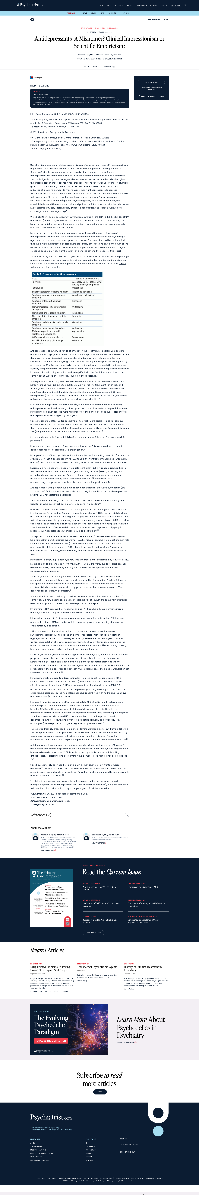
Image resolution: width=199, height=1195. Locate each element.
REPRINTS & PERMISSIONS (41, 1153)
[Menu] (12, 5)
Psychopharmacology (158, 19)
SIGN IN (123, 1139)
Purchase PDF (72, 13)
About (130, 5)
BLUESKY (89, 1160)
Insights (119, 5)
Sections (125, 13)
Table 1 (122, 263)
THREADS (90, 1157)
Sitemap (133, 1181)
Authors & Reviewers (147, 5)
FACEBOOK (90, 1146)
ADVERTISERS (36, 1146)
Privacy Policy (40, 1178)
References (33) (40, 815)
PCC (109, 5)
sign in (148, 87)
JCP (101, 5)
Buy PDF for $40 (151, 82)
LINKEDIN (89, 1153)
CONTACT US (36, 1157)
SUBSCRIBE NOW (127, 1152)
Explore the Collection (125, 1042)
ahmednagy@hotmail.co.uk (45, 148)
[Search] (185, 5)
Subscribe (176, 5)
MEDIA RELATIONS (38, 1150)
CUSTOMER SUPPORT (39, 1160)
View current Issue (93, 933)
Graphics (109, 67)
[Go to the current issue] (51, 926)
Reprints (112, 13)
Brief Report (93, 32)
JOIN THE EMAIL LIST (129, 1144)
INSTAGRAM (91, 1150)
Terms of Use (51, 1178)
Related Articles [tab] (90, 67)
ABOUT (33, 1143)
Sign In (164, 5)
